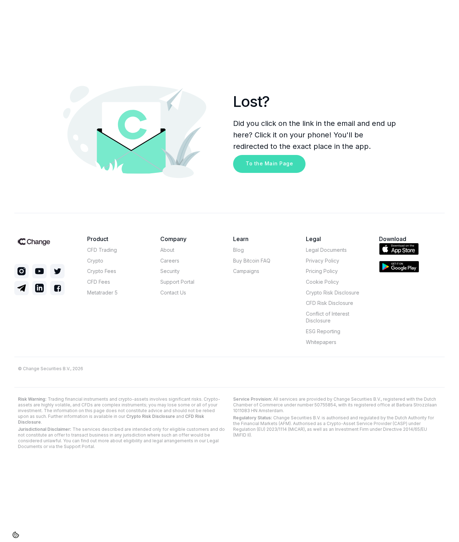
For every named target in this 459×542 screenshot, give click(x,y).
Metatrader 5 (102, 292)
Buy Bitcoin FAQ (251, 261)
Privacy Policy (322, 261)
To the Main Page (269, 163)
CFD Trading (102, 250)
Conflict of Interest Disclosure (327, 317)
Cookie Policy (322, 282)
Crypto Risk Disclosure (332, 292)
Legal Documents (326, 250)
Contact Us (173, 292)
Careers (169, 261)
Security (170, 271)
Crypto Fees (101, 271)
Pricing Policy (322, 271)
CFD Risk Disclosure (329, 303)
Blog (238, 250)
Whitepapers (321, 342)
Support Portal (177, 282)
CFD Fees (98, 282)
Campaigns (246, 271)
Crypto (95, 261)
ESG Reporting (323, 331)
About (167, 250)
